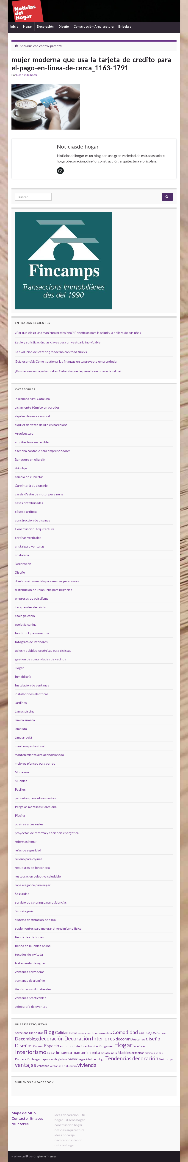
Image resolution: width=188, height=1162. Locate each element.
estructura (66, 1046)
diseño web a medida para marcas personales (47, 581)
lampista (21, 729)
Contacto (19, 1118)
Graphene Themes (45, 1156)
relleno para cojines (28, 859)
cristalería (22, 555)
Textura (163, 1059)
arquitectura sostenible (32, 442)
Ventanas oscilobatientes (33, 989)
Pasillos (20, 789)
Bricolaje (124, 26)
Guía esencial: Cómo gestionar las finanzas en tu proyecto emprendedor (66, 361)
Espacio (51, 1045)
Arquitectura (24, 433)
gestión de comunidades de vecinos (40, 659)
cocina (82, 1033)
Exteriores (81, 1046)
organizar (137, 1053)
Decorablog (26, 1038)
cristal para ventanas (29, 546)
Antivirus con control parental (40, 46)
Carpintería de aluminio (31, 485)
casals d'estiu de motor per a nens (39, 494)
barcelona (21, 1033)
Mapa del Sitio (23, 1113)
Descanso (137, 1039)
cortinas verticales (28, 538)
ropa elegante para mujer (32, 885)
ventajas (25, 1064)
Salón (72, 1059)
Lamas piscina (24, 711)
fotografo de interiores (31, 642)
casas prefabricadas (29, 503)
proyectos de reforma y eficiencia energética (47, 833)
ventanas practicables (30, 998)
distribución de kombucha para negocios (43, 590)
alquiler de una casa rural (32, 416)
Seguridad (22, 894)
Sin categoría (24, 911)
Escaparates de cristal (30, 607)
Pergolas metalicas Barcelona (36, 807)
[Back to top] (177, 1151)
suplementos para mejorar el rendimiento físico (48, 928)
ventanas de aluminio (30, 980)
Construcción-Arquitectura (93, 26)
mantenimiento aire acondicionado (39, 755)
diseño (153, 1039)
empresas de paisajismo (32, 598)
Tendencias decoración (131, 1058)
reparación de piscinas (54, 1059)
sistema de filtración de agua (35, 920)
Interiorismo (30, 1051)
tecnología (99, 1059)
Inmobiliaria (23, 676)
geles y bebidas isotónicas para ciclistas (43, 650)
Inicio (14, 26)
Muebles (21, 781)
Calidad (62, 1032)
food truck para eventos (32, 633)
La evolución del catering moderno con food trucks (51, 352)
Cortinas (161, 1033)
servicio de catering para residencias (41, 902)
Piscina (20, 815)
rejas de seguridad (28, 850)
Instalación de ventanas (32, 685)
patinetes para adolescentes (35, 798)
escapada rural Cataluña (32, 399)
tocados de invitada (29, 954)
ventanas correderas (29, 972)
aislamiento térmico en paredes (37, 407)
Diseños (24, 1045)
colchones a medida (99, 1033)
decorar (123, 1039)
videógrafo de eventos (31, 1006)
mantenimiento (86, 1052)
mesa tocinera (109, 1052)
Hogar (27, 26)
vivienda (87, 1065)
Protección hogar (28, 1059)
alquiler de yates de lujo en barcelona (41, 425)
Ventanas (43, 1066)
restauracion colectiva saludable (38, 876)
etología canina (25, 624)
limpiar (51, 1052)
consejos (147, 1032)
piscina (149, 1052)
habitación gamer (100, 1046)
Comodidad (125, 1032)
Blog (49, 1032)
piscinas (158, 1052)
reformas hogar (26, 841)
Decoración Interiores (89, 1038)
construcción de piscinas (32, 520)
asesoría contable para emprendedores (43, 451)
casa (73, 1032)
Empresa (38, 1046)
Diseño (63, 26)
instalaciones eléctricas (31, 694)
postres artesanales (29, 824)
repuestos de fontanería (32, 868)
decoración (51, 1038)
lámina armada (25, 720)
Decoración (45, 26)
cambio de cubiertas (29, 477)
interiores (139, 1046)
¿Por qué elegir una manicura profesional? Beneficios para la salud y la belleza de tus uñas (78, 333)
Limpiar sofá (23, 737)
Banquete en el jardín (30, 459)
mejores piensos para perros (35, 763)
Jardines (21, 703)
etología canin (25, 616)
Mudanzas (22, 772)
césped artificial (26, 511)
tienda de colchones (29, 937)
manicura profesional (29, 746)
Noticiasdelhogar (26, 75)
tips (171, 1059)
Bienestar (36, 1033)
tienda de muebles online (33, 946)
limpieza (64, 1052)
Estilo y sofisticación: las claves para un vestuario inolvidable (57, 342)
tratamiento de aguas (30, 963)
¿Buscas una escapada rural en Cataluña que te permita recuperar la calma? (68, 371)
